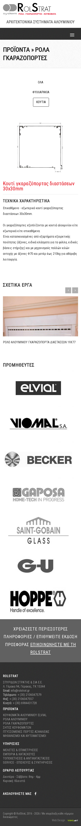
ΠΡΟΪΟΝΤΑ (16, 49)
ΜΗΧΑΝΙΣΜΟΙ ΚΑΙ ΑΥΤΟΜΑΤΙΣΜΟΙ (24, 736)
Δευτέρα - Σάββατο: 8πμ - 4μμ (21, 777)
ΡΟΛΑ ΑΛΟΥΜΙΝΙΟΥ (15, 719)
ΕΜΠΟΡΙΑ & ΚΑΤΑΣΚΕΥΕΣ (19, 754)
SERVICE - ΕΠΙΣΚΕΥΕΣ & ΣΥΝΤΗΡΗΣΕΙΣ (27, 762)
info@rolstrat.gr (20, 690)
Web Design (59, 820)
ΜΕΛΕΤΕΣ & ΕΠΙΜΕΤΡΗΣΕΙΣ (20, 750)
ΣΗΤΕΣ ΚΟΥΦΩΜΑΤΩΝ (17, 727)
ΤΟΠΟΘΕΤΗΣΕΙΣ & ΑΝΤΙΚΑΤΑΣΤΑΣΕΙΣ (26, 758)
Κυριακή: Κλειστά (14, 781)
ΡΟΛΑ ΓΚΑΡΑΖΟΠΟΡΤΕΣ (18, 723)
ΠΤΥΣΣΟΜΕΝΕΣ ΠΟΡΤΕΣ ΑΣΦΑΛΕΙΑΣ (26, 732)
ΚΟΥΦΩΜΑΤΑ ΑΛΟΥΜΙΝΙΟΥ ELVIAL (25, 715)
